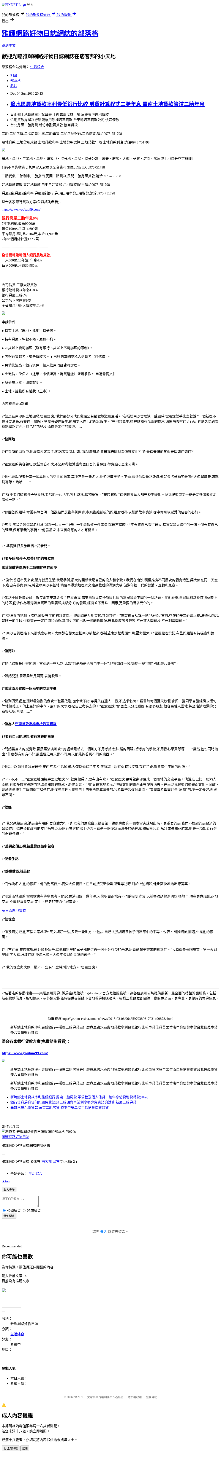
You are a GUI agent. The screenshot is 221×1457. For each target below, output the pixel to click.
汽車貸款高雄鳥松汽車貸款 (36, 724)
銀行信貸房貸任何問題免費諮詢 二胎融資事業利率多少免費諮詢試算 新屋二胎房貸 (73, 1102)
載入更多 (9, 1189)
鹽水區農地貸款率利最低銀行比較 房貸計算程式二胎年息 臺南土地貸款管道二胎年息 (107, 104)
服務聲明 (151, 1397)
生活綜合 (37, 67)
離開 (25, 1448)
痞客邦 (46, 1161)
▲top (5, 1181)
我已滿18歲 (10, 1448)
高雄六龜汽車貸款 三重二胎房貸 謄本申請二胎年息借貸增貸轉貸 (59, 1107)
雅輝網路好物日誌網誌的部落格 (50, 33)
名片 (13, 86)
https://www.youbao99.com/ (21, 209)
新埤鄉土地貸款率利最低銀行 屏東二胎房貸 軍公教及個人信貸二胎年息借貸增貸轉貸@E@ (79, 1097)
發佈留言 (9, 1216)
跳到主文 (9, 45)
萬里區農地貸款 (14, 910)
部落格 (15, 81)
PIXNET (78, 1397)
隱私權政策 (135, 1397)
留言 (56, 1161)
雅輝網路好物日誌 (15, 1137)
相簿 (13, 75)
